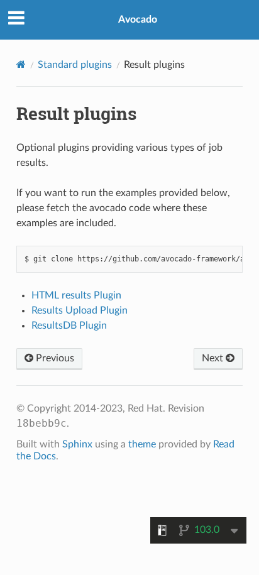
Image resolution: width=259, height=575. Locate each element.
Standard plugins (75, 65)
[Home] (21, 64)
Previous (53, 358)
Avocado (137, 19)
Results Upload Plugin (79, 310)
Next (214, 358)
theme (142, 444)
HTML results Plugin (76, 295)
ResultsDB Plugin (69, 325)
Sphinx (77, 444)
